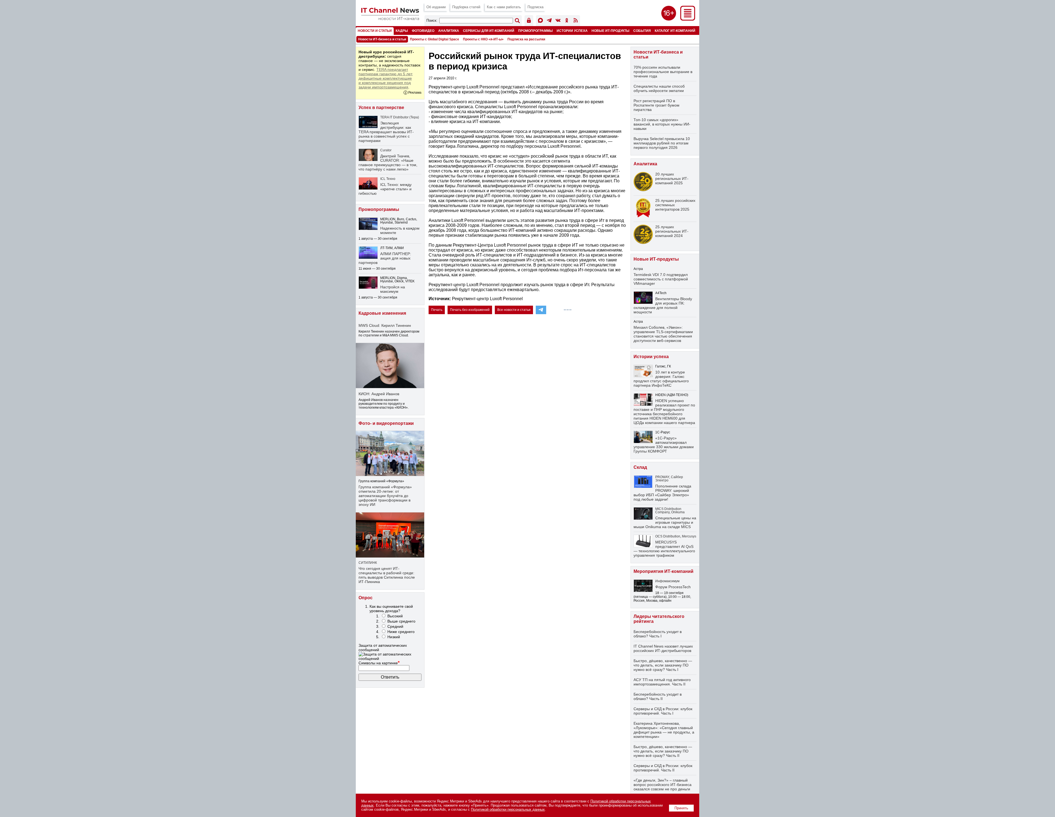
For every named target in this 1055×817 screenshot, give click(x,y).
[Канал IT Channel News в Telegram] (549, 21)
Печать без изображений (470, 309)
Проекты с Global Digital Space (434, 39)
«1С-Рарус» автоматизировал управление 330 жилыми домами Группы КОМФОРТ (664, 444)
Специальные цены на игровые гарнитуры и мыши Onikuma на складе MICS (665, 522)
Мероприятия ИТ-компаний (663, 571)
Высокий (395, 616)
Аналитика (448, 30)
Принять (681, 808)
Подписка (535, 7)
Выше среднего (401, 621)
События (642, 30)
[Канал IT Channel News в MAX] (540, 21)
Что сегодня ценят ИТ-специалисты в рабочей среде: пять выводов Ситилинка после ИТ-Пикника (387, 575)
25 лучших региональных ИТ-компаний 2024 (671, 231)
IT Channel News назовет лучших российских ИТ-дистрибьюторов (663, 648)
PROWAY (662, 477)
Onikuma (678, 512)
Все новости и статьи (514, 309)
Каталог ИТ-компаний (675, 30)
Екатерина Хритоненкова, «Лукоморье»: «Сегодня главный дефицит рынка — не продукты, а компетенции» (664, 730)
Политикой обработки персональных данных (508, 809)
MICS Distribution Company (668, 510)
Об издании (436, 7)
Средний (395, 626)
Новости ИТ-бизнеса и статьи (382, 39)
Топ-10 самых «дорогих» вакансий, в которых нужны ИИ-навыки (662, 124)
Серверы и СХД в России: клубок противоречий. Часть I (663, 711)
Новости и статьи (375, 30)
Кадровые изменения (382, 313)
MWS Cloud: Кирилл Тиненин (385, 325)
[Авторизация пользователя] (528, 21)
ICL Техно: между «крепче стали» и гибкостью (385, 189)
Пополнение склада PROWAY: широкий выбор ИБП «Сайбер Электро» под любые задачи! (662, 492)
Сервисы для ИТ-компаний (488, 30)
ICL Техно (387, 178)
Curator (386, 150)
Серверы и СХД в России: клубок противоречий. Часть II (663, 767)
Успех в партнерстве (381, 107)
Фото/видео (423, 30)
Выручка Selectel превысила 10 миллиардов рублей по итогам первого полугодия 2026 (662, 143)
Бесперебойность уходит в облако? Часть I (658, 633)
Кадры (402, 30)
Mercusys (689, 536)
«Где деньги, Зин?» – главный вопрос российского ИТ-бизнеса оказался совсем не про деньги (663, 784)
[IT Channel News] (390, 18)
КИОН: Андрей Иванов (379, 394)
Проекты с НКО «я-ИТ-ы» (483, 39)
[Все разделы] (687, 19)
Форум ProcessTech (673, 587)
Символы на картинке (379, 663)
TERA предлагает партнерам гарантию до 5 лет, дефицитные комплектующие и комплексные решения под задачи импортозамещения (386, 78)
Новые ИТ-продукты (610, 30)
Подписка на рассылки (526, 39)
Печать (436, 309)
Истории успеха (572, 30)
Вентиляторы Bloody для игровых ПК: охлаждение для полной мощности (663, 305)
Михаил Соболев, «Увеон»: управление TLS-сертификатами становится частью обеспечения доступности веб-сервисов (663, 334)
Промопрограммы (535, 30)
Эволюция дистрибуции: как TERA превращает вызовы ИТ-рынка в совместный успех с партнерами (386, 132)
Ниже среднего (401, 631)
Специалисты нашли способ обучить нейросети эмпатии (659, 88)
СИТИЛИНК (368, 562)
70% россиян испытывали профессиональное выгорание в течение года (663, 71)
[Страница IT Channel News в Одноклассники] (566, 21)
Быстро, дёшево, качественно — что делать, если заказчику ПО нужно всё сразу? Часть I (663, 665)
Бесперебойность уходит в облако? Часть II (658, 696)
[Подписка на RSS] (575, 21)
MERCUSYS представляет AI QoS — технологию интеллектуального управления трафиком (664, 548)
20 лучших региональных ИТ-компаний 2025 (671, 178)
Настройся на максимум (392, 289)
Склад (640, 467)
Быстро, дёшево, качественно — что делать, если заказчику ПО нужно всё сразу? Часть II (663, 751)
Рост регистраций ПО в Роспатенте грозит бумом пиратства (656, 105)
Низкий (393, 637)
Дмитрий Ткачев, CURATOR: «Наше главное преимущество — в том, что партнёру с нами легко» (388, 162)
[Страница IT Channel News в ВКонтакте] (558, 21)
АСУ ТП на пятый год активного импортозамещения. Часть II (662, 681)
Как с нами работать (504, 7)
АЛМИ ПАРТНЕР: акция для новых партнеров (385, 258)
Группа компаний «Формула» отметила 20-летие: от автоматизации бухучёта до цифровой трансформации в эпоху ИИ (385, 496)
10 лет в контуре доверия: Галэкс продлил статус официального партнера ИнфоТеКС (661, 378)
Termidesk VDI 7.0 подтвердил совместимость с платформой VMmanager (661, 279)
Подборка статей (466, 7)
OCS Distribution (667, 536)
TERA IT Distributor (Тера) (399, 117)
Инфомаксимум (667, 581)
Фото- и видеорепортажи (386, 423)
